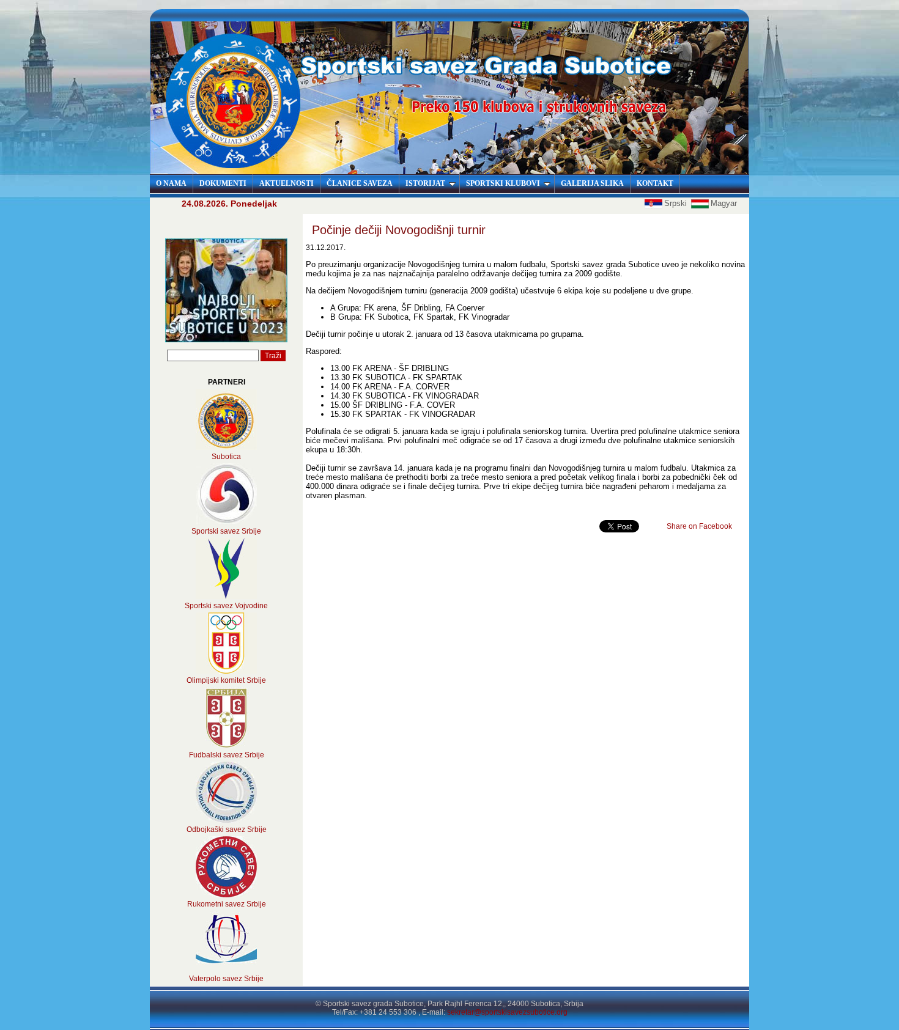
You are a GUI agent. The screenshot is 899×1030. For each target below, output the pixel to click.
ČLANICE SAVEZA (360, 183)
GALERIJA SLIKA (592, 183)
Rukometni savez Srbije (226, 904)
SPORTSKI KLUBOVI (503, 183)
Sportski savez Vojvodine (226, 605)
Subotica (226, 456)
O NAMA (171, 183)
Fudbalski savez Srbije (226, 755)
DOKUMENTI (222, 183)
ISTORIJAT (425, 183)
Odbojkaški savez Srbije (227, 829)
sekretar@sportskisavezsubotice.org (507, 1012)
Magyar (724, 203)
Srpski (676, 203)
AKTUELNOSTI (286, 183)
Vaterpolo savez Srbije (226, 978)
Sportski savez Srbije (226, 531)
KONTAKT (655, 183)
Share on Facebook (699, 526)
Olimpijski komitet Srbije (226, 680)
